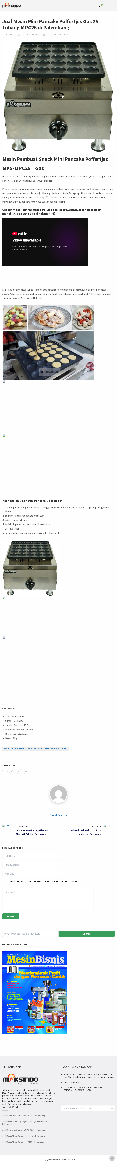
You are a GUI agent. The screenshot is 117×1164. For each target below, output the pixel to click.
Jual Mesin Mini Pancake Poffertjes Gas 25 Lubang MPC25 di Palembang (36, 748)
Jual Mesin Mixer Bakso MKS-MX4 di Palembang (23, 1141)
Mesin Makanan (54, 34)
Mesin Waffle (69, 34)
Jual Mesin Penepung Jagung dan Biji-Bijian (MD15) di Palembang (26, 1122)
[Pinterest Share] (18, 771)
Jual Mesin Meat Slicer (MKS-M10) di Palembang (23, 1115)
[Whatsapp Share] (25, 771)
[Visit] (58, 794)
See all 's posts (58, 815)
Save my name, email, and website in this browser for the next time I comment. (42, 881)
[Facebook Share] (5, 771)
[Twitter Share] (11, 771)
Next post (96, 826)
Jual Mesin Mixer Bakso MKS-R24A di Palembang (23, 1136)
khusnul (10, 34)
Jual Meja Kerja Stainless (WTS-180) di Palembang (24, 1130)
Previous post (22, 826)
